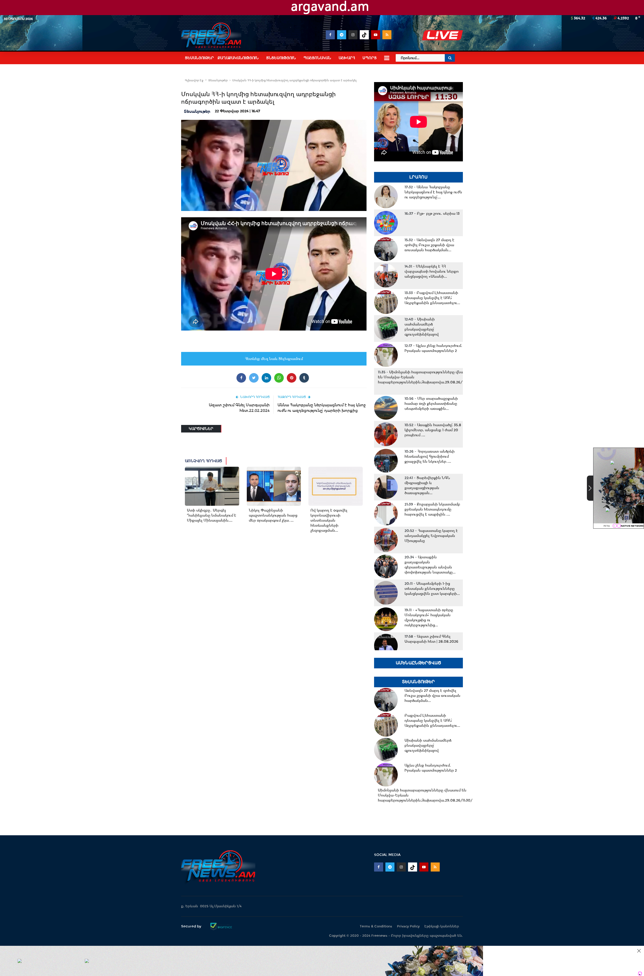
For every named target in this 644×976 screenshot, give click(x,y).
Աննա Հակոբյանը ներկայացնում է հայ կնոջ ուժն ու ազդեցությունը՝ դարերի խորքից (321, 408)
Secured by (191, 926)
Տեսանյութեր (218, 80)
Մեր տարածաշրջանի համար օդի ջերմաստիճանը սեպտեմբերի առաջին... (431, 403)
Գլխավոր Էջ (194, 80)
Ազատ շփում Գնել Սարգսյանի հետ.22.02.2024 (239, 408)
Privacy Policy (408, 926)
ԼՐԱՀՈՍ (418, 177)
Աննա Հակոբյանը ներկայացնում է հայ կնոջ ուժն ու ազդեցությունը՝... (433, 192)
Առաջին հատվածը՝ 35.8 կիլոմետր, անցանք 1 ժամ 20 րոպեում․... (433, 430)
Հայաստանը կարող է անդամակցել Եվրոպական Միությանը (431, 535)
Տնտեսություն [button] (281, 58)
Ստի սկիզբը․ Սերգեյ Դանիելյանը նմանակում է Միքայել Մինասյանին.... (211, 515)
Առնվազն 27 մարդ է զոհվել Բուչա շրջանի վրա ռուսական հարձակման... (429, 245)
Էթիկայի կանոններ (441, 926)
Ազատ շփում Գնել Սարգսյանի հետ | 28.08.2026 (431, 639)
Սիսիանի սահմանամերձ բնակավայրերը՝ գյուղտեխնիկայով (422, 327)
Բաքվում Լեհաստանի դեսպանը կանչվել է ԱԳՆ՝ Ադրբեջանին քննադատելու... (432, 298)
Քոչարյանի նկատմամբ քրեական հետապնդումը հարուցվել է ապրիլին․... (432, 509)
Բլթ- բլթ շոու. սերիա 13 (432, 213)
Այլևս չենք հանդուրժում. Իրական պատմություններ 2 (433, 348)
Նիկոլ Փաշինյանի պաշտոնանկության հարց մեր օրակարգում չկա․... (273, 515)
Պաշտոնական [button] (317, 58)
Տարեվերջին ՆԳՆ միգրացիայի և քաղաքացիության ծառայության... (427, 485)
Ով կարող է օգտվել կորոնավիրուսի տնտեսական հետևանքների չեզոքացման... (328, 520)
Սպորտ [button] (370, 58)
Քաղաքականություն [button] (238, 58)
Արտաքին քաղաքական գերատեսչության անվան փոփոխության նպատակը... (430, 564)
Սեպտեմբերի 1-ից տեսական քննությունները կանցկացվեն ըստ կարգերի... (432, 588)
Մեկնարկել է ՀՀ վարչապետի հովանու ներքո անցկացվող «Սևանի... (432, 271)
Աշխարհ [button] (347, 58)
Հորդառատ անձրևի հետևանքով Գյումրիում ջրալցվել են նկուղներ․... (430, 456)
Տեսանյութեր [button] (199, 58)
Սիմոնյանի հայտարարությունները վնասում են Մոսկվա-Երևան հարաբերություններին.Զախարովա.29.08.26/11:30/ (425, 377)
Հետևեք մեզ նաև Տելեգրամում (274, 358)
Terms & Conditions (376, 926)
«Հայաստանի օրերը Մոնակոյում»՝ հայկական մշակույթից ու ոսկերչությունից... (429, 617)
